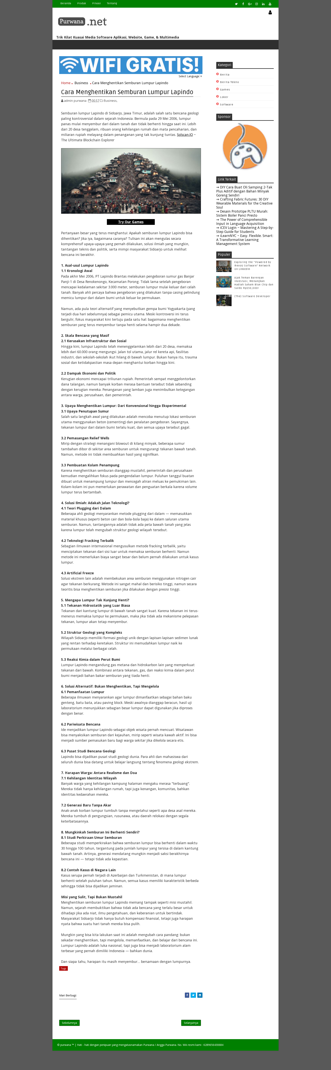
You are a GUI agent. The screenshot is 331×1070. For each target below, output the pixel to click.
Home (65, 83)
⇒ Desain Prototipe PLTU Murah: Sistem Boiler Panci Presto (242, 213)
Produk (81, 3)
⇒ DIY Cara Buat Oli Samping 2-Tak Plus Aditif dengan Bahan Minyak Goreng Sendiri (244, 191)
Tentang (112, 3)
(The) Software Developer (252, 296)
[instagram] (256, 4)
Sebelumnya (69, 1023)
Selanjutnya (191, 1023)
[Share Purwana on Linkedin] (199, 995)
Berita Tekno (229, 82)
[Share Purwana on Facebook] (187, 995)
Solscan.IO (185, 134)
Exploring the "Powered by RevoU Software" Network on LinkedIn (252, 266)
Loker (224, 97)
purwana (65, 1045)
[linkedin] (263, 4)
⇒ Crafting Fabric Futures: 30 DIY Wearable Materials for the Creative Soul (244, 203)
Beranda (65, 3)
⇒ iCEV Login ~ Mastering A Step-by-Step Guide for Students (245, 229)
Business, (110, 101)
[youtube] (270, 4)
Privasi (96, 3)
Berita (224, 74)
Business (81, 83)
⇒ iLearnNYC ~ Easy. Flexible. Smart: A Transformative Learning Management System (244, 239)
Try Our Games (130, 221)
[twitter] (236, 4)
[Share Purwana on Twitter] (193, 995)
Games (225, 89)
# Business (76, 968)
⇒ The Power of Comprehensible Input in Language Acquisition (241, 221)
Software (226, 104)
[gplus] (250, 4)
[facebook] (243, 4)
